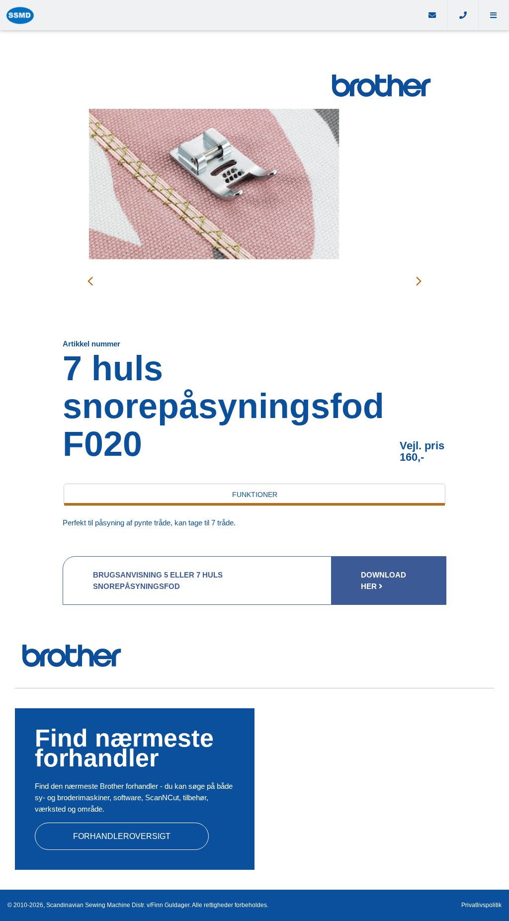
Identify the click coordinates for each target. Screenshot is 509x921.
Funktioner (254, 495)
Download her (383, 580)
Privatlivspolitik (481, 905)
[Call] (463, 15)
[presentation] (90, 280)
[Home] (209, 15)
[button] (494, 15)
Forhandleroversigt (121, 836)
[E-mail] (433, 15)
